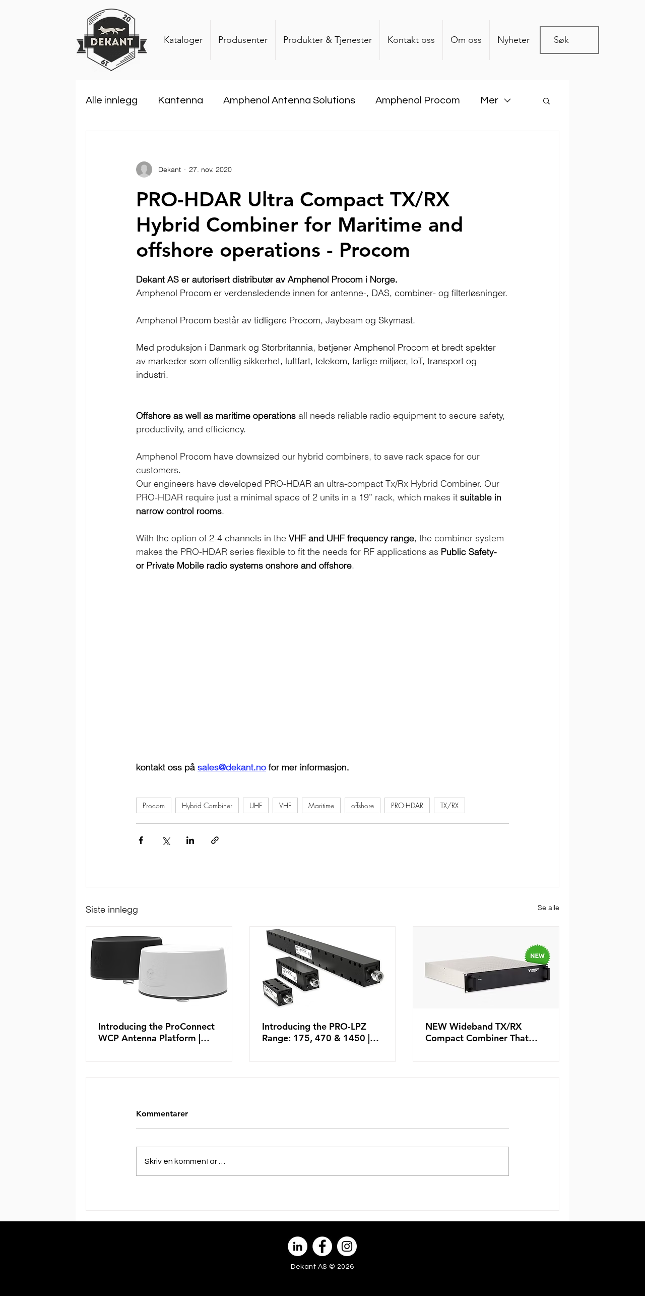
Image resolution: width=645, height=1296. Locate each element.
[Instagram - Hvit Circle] (347, 1246)
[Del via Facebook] (141, 840)
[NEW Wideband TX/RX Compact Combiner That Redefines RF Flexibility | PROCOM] (486, 967)
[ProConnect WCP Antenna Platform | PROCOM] (159, 967)
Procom (154, 805)
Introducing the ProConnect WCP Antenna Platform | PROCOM (156, 1032)
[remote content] (322, 679)
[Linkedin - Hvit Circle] (297, 1246)
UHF (255, 805)
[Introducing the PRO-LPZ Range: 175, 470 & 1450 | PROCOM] (323, 967)
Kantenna (180, 100)
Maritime (321, 805)
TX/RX (449, 805)
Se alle (548, 907)
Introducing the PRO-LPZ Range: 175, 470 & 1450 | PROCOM (316, 1032)
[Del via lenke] (215, 840)
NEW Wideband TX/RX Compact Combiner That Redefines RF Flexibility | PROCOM (477, 1032)
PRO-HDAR (407, 805)
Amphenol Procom (417, 100)
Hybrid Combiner (207, 805)
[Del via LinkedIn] (190, 840)
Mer (489, 100)
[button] (546, 100)
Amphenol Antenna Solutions (289, 100)
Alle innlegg (112, 100)
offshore (362, 805)
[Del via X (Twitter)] (165, 840)
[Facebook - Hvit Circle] (322, 1246)
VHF (285, 805)
